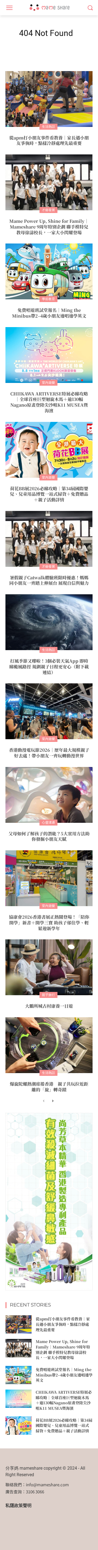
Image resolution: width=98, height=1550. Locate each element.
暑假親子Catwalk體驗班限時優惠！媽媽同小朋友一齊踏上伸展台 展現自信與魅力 (49, 580)
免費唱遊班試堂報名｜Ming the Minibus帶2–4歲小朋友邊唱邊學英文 (49, 313)
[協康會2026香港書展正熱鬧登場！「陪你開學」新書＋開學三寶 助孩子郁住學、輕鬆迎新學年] (49, 878)
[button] (89, 7)
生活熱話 (48, 126)
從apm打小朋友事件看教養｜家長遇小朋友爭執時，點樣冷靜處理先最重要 (49, 141)
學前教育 (48, 299)
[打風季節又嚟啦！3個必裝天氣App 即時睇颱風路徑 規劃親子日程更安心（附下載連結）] (49, 622)
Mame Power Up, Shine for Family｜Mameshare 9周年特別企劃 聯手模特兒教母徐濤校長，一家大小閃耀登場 (49, 227)
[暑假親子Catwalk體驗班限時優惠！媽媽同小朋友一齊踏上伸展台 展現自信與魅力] (49, 539)
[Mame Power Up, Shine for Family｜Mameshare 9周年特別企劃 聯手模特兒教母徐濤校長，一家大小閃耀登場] (49, 182)
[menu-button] (9, 8)
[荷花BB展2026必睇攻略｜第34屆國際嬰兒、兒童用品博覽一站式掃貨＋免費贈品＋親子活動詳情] (49, 450)
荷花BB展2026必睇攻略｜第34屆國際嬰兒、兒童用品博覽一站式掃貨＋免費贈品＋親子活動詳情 (49, 494)
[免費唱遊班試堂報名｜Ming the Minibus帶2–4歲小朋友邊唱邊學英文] (49, 271)
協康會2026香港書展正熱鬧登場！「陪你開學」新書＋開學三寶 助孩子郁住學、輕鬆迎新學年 (49, 922)
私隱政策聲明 (18, 1505)
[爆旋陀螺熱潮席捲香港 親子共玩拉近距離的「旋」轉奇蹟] (49, 1045)
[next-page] (52, 1101)
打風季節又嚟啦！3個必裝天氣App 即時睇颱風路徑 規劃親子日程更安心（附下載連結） (49, 666)
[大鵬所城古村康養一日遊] (49, 967)
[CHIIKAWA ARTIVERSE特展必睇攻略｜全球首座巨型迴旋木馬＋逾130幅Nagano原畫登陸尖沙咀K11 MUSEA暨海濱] (49, 355)
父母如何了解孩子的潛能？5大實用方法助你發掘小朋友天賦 (49, 836)
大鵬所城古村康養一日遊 (49, 1006)
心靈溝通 (48, 822)
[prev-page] (43, 1101)
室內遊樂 (48, 382)
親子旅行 (48, 995)
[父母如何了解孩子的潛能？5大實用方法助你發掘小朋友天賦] (49, 795)
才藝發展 (48, 210)
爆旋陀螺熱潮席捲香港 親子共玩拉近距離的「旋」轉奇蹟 (49, 1087)
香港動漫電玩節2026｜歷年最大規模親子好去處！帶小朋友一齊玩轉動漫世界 (49, 753)
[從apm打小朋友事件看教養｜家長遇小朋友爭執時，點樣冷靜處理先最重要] (49, 99)
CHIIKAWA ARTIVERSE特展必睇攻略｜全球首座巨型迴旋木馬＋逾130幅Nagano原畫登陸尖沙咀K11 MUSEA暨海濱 (49, 402)
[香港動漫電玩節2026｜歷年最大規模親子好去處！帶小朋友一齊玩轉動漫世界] (49, 711)
